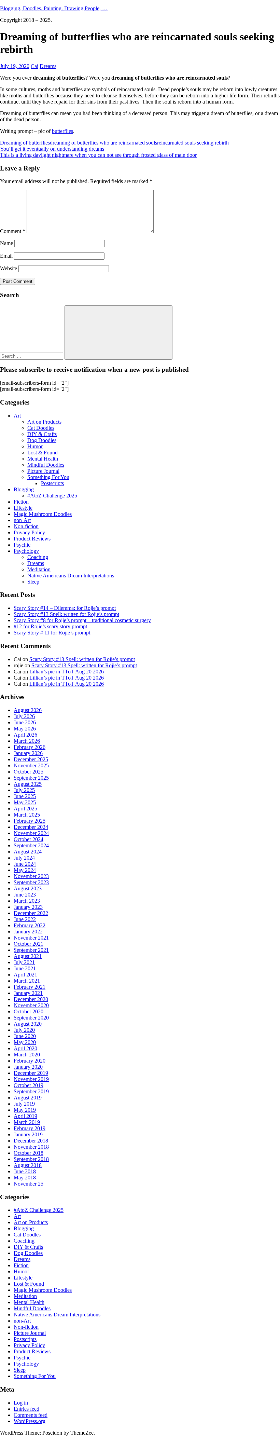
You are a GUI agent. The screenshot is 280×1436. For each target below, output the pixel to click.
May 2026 (25, 728)
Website (8, 268)
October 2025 (28, 772)
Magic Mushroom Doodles (43, 514)
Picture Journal (43, 471)
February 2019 (29, 1128)
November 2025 (31, 765)
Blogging (24, 489)
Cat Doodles (40, 428)
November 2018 (31, 1147)
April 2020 (25, 1048)
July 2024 (24, 858)
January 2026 (28, 753)
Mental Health (42, 459)
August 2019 (28, 1097)
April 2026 (25, 735)
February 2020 (29, 1061)
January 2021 (28, 993)
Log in (21, 1403)
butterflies (62, 131)
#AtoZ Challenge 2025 (52, 495)
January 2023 (28, 907)
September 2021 (31, 950)
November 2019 (31, 1079)
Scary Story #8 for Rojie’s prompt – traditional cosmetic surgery (82, 620)
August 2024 (28, 851)
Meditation (39, 569)
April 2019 (25, 1116)
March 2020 (27, 1054)
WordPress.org (29, 1421)
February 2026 (29, 747)
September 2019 (31, 1091)
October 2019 (28, 1085)
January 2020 (28, 1067)
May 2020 (25, 1042)
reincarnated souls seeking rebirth (193, 143)
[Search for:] (32, 356)
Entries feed (26, 1409)
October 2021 (28, 944)
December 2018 (31, 1141)
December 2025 (31, 759)
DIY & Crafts (42, 434)
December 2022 (31, 913)
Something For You (48, 477)
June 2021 (25, 968)
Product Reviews (32, 539)
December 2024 (31, 827)
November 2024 (31, 833)
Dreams (48, 66)
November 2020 (31, 1005)
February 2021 (29, 987)
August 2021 (28, 956)
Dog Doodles (41, 440)
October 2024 (28, 839)
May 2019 (25, 1110)
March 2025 (27, 815)
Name (6, 243)
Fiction (21, 502)
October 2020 (28, 1011)
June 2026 (25, 722)
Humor (35, 446)
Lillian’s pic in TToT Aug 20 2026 (66, 671)
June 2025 (25, 796)
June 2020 (25, 1036)
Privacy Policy (29, 532)
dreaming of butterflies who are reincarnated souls (103, 143)
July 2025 (24, 790)
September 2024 (31, 845)
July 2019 (24, 1104)
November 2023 (31, 876)
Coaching (37, 557)
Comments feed (30, 1415)
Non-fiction (26, 526)
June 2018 (25, 1171)
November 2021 (31, 938)
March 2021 (27, 981)
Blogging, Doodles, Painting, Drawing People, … (54, 8)
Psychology (26, 551)
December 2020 (31, 999)
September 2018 (31, 1159)
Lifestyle (23, 508)
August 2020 (28, 1024)
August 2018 (28, 1165)
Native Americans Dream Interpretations (70, 575)
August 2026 (28, 710)
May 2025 (25, 802)
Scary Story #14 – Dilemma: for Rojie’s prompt (65, 608)
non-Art (22, 520)
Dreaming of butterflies (25, 143)
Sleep (33, 582)
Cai (34, 66)
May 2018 (25, 1177)
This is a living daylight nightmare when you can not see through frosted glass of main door (98, 155)
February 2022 (29, 925)
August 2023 (28, 888)
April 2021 (25, 974)
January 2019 (28, 1134)
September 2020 (31, 1018)
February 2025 (29, 821)
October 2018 (28, 1153)
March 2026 (27, 741)
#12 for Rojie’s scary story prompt (50, 626)
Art (17, 416)
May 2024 (25, 870)
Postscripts (52, 483)
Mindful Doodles (45, 465)
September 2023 (31, 882)
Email (6, 256)
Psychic (22, 545)
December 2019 (31, 1073)
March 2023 (27, 901)
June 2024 (25, 864)
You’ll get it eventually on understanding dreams (52, 149)
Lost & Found (42, 452)
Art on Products (44, 422)
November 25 (28, 1184)
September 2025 (31, 778)
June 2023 (25, 895)
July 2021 (24, 962)
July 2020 (24, 1030)
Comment (12, 231)
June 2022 (25, 919)
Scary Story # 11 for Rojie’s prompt (52, 632)
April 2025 (25, 808)
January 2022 (28, 931)
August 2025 (28, 784)
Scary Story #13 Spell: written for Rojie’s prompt (66, 614)
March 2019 (27, 1122)
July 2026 (24, 716)
